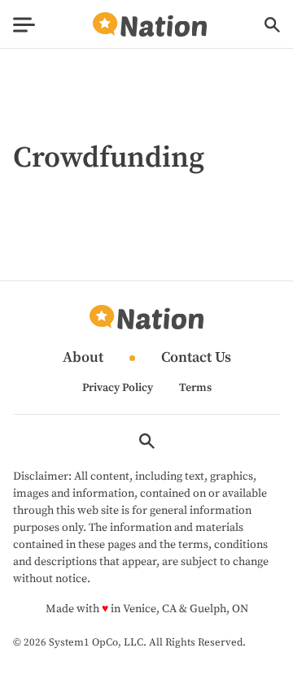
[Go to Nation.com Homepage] (150, 24)
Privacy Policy (117, 387)
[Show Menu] (24, 25)
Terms (195, 387)
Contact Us (196, 358)
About (83, 358)
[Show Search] (272, 25)
